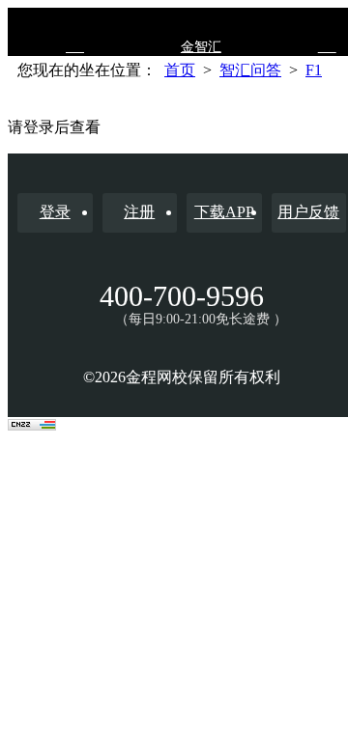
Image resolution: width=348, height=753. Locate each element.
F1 (313, 70)
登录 (55, 212)
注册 (139, 212)
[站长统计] (32, 425)
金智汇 (201, 47)
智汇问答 (250, 70)
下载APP (224, 212)
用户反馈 (308, 212)
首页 (179, 70)
